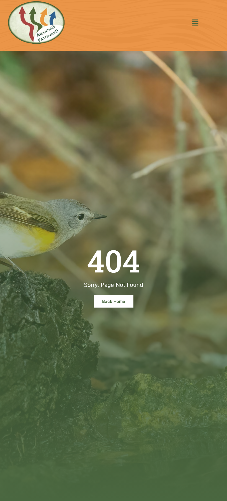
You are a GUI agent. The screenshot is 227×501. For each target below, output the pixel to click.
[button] (195, 23)
